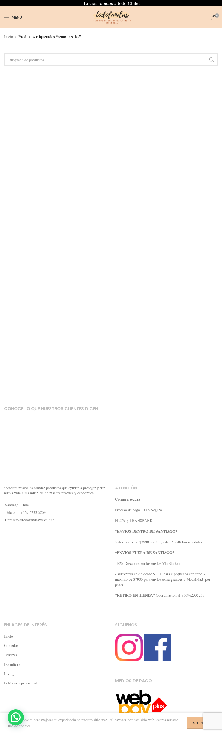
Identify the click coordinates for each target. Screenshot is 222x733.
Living (9, 673)
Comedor (11, 645)
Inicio (8, 36)
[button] (16, 717)
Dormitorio (12, 664)
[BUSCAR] (211, 59)
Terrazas (10, 654)
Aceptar (200, 722)
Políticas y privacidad (20, 682)
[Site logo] (111, 16)
